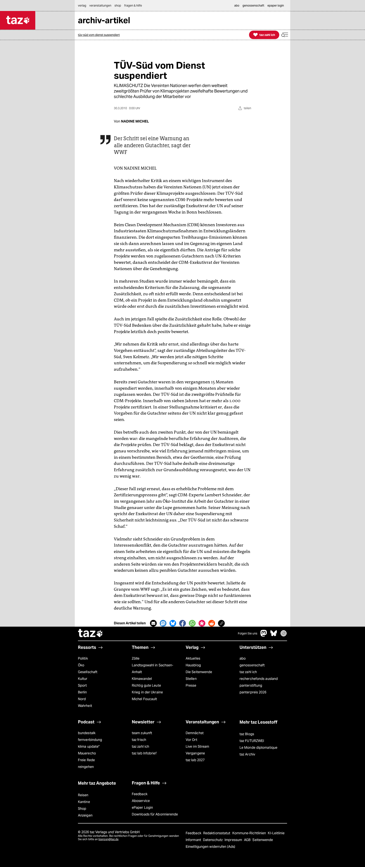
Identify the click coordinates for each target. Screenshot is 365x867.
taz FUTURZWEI (252, 741)
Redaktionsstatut (217, 833)
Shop (82, 808)
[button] (284, 35)
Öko (81, 665)
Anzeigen (85, 815)
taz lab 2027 (195, 760)
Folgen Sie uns (247, 633)
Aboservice (141, 801)
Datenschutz (213, 840)
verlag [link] (82, 5)
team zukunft (142, 733)
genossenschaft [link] (253, 5)
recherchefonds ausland (259, 678)
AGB (247, 840)
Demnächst (195, 733)
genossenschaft (252, 665)
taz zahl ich (248, 672)
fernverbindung (90, 740)
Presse (191, 685)
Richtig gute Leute (146, 685)
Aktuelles (193, 658)
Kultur (82, 678)
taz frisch (139, 740)
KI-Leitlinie (276, 833)
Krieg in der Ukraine (147, 692)
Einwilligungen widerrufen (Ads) (210, 846)
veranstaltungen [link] (100, 5)
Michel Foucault (144, 699)
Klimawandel (142, 678)
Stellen (191, 678)
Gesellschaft (87, 672)
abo (243, 658)
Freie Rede (86, 760)
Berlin (82, 692)
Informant (194, 840)
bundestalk (86, 733)
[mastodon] (263, 635)
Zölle (135, 658)
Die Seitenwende (199, 672)
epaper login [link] (275, 5)
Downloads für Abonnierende (155, 814)
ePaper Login (142, 807)
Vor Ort (191, 740)
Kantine (84, 802)
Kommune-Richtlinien (249, 833)
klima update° (88, 746)
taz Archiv (247, 754)
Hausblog (193, 665)
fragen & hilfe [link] (133, 5)
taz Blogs (247, 734)
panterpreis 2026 (253, 692)
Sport (82, 685)
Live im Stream (197, 746)
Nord (82, 699)
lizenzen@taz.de (108, 839)
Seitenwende (262, 840)
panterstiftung (251, 685)
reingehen (86, 767)
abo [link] (236, 5)
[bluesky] (273, 635)
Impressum (234, 840)
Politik (83, 658)
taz (90, 633)
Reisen (83, 795)
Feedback (139, 794)
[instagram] (283, 635)
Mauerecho (87, 753)
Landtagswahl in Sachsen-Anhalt (152, 668)
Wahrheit (85, 706)
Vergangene (195, 753)
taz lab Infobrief (144, 753)
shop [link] (117, 5)
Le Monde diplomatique (258, 747)
